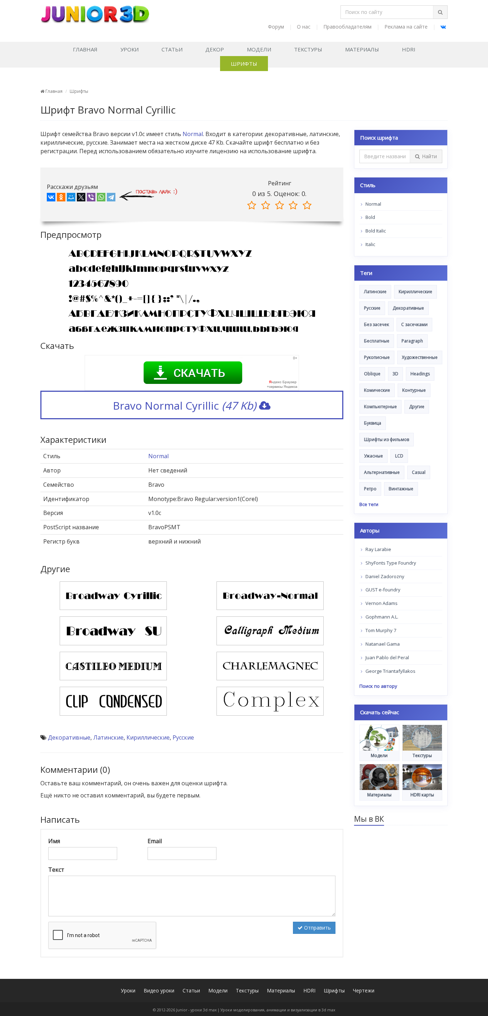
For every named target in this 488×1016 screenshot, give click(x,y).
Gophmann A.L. (381, 617)
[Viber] (91, 198)
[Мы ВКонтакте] (443, 26)
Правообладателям (347, 26)
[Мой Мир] (71, 198)
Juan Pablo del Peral (386, 657)
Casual (418, 472)
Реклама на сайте (406, 26)
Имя (54, 841)
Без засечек (376, 324)
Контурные (414, 390)
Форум (276, 26)
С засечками (414, 324)
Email (155, 841)
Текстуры (308, 49)
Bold (369, 217)
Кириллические (148, 737)
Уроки (129, 49)
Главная (85, 49)
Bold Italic (375, 230)
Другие (416, 407)
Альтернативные (382, 472)
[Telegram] (111, 198)
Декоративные (69, 737)
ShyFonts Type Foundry (390, 563)
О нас (303, 26)
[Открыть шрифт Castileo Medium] (113, 665)
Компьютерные (380, 407)
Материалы (362, 49)
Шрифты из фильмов (386, 439)
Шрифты (244, 63)
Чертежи (363, 990)
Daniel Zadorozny (384, 576)
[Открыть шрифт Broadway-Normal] (270, 595)
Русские (183, 737)
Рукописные (377, 357)
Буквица (372, 423)
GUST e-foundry (382, 589)
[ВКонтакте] (51, 198)
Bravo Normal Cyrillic (184, 405)
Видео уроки (159, 990)
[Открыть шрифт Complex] (270, 701)
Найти (429, 156)
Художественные (420, 357)
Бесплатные (376, 341)
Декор (214, 49)
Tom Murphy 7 (380, 630)
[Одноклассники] (61, 198)
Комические (377, 390)
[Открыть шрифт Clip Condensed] (113, 701)
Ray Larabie (377, 549)
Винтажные (401, 489)
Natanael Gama (382, 644)
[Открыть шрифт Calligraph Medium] (270, 630)
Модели (259, 49)
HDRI (408, 49)
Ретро (370, 489)
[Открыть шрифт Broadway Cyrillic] (113, 595)
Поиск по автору (378, 686)
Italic (369, 244)
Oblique (372, 374)
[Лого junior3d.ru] (94, 12)
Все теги (368, 504)
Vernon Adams (381, 603)
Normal (193, 134)
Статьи (172, 49)
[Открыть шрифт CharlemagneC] (270, 665)
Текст (56, 870)
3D (395, 374)
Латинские (108, 737)
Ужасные (373, 456)
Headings (420, 374)
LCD (399, 456)
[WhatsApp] (101, 198)
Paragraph (412, 341)
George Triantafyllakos (389, 671)
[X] (81, 198)
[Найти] (440, 12)
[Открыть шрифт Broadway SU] (113, 630)
